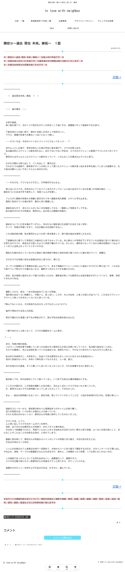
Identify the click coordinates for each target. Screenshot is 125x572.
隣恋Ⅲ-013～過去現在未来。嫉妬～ (18, 517)
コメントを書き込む (62, 538)
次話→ (117, 77)
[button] (116, 399)
